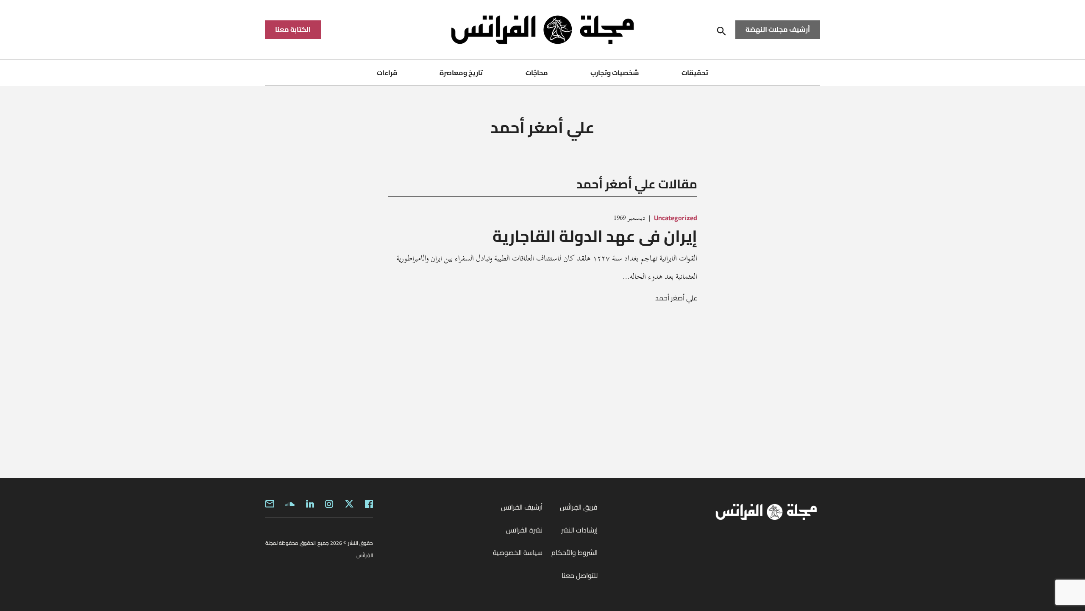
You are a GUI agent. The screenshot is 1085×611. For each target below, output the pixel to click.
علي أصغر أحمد (676, 297)
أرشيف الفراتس (521, 507)
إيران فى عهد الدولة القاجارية (594, 236)
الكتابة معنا (293, 29)
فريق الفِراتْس (579, 507)
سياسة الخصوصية (517, 552)
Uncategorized (675, 217)
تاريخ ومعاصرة (461, 72)
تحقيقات (695, 72)
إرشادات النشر (579, 530)
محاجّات (537, 72)
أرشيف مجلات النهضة (778, 29)
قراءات (387, 72)
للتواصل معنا (580, 575)
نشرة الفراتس (524, 530)
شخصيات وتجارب (614, 72)
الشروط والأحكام (574, 552)
